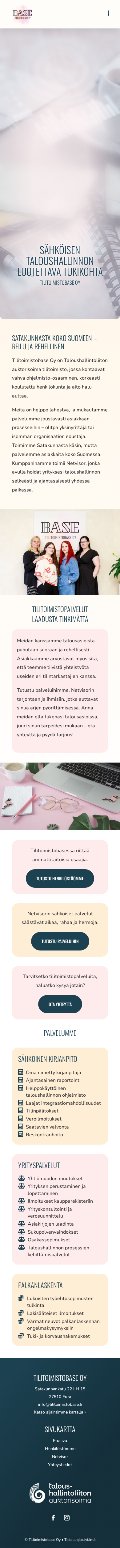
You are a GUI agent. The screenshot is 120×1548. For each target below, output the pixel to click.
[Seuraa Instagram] (66, 1517)
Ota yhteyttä (60, 1004)
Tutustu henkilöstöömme (60, 878)
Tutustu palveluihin (60, 941)
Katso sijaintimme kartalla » (60, 1412)
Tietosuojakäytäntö (80, 1539)
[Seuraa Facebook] (53, 1517)
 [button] (108, 13)
